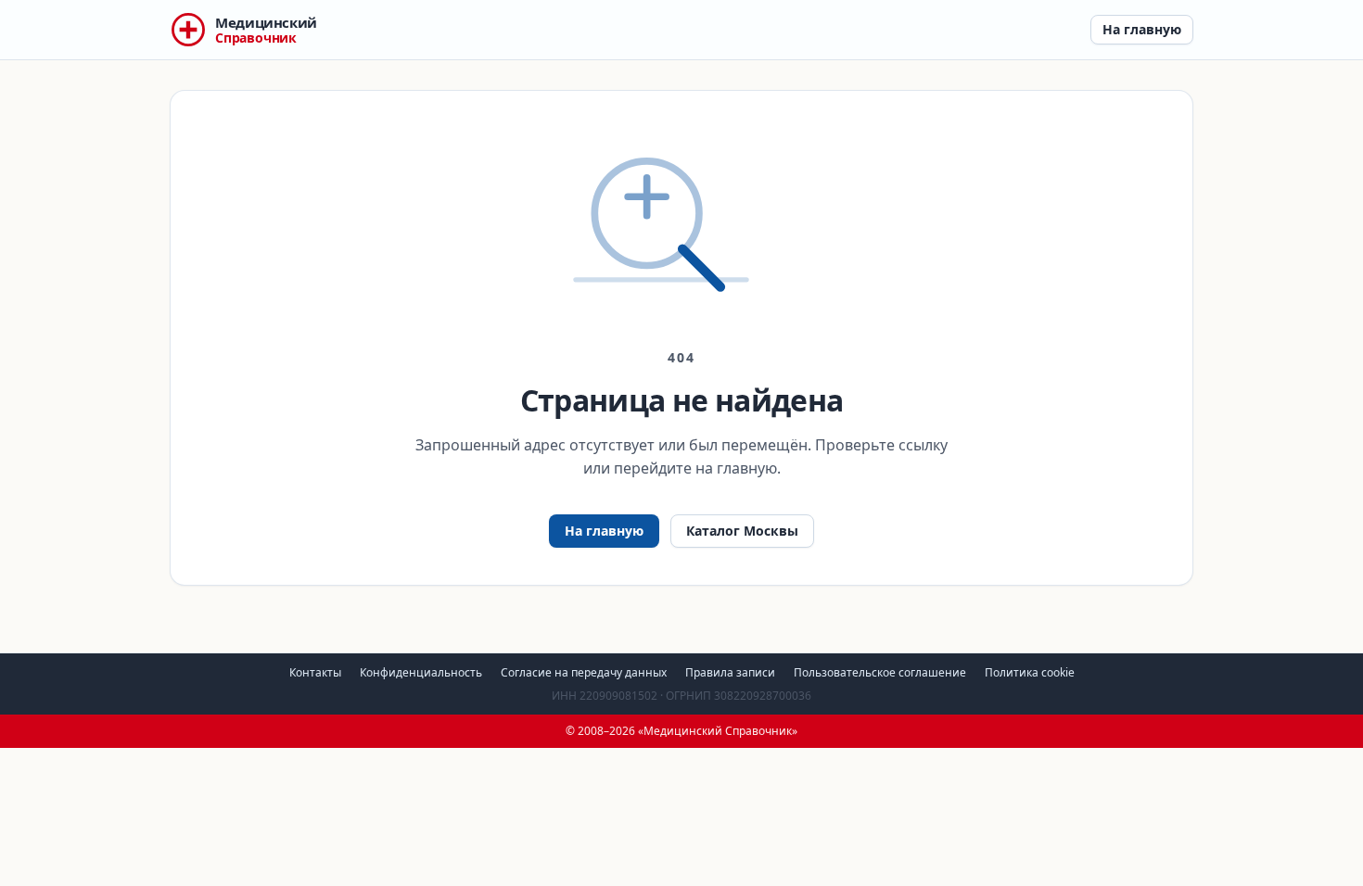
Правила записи (730, 672)
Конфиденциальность (421, 672)
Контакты (315, 672)
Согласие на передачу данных (584, 672)
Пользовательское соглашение (880, 672)
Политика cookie (1030, 672)
